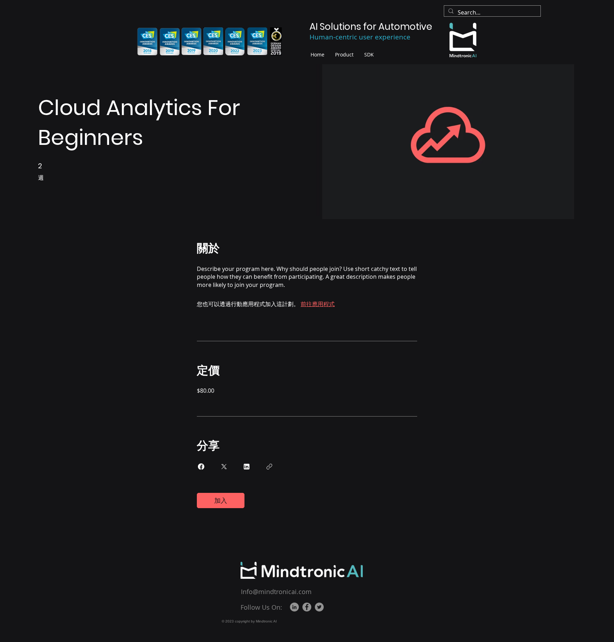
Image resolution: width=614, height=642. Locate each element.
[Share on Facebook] (201, 466)
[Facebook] (306, 607)
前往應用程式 (318, 304)
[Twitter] (319, 607)
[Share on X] (224, 466)
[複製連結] (269, 466)
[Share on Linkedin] (246, 466)
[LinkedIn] (294, 607)
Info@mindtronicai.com (276, 591)
